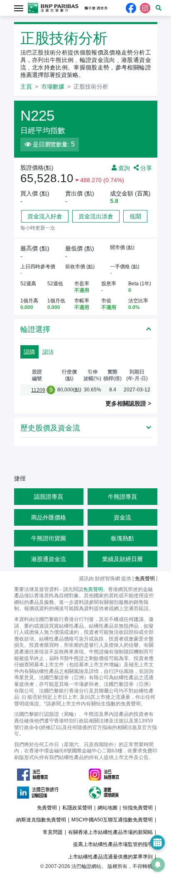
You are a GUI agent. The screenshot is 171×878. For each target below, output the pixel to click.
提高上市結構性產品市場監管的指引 (113, 844)
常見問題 (53, 832)
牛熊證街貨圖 (48, 538)
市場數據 (52, 86)
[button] (158, 8)
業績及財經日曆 (122, 559)
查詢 (123, 167)
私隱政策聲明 (77, 808)
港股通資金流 (48, 559)
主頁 (26, 86)
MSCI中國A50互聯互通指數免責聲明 (112, 820)
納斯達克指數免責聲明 (41, 820)
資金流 (122, 517)
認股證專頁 (48, 496)
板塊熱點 (122, 538)
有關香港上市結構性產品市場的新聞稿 (110, 832)
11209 (38, 390)
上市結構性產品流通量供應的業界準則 (110, 857)
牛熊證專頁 (122, 496)
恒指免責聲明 (138, 808)
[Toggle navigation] (19, 7)
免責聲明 (93, 589)
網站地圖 (107, 808)
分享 (145, 167)
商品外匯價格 (48, 517)
